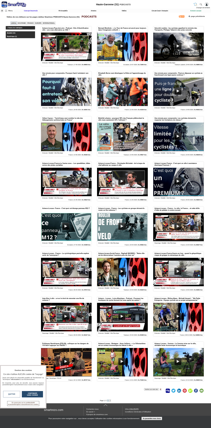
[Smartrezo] (17, 4)
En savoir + (90, 412)
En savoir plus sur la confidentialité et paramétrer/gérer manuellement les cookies (23, 403)
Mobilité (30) (11, 33)
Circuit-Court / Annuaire (160, 11)
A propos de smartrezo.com (97, 414)
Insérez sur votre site (151, 389)
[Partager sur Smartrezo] (167, 390)
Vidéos (124, 11)
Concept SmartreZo (31, 11)
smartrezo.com (53, 409)
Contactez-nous (92, 409)
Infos (132, 409)
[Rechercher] (201, 4)
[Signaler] (162, 390)
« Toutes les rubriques (14, 28)
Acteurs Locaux (195, 11)
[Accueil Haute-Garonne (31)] (2, 10)
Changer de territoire (203, 8)
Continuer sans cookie (32, 394)
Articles (93, 11)
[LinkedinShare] (179, 390)
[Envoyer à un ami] (201, 390)
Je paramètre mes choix (152, 418)
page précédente (198, 16)
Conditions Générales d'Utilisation (138, 412)
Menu (10, 11)
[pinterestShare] (184, 390)
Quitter (11, 394)
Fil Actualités (63, 11)
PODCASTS (88, 16)
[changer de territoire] (195, 4)
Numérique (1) (12, 36)
